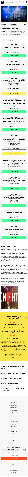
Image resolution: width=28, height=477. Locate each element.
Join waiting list (14, 93)
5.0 (6, 27)
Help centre (14, 418)
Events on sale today (14, 404)
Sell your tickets (14, 423)
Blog (14, 433)
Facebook (14, 438)
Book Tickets (14, 55)
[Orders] (24, 2)
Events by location (14, 407)
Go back (4, 24)
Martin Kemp (17, 49)
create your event (14, 458)
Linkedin (14, 442)
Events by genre (14, 409)
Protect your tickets (14, 421)
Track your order (14, 426)
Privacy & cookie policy (14, 467)
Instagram (14, 437)
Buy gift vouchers (14, 410)
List (4, 40)
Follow (14, 24)
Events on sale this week (14, 405)
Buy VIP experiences (14, 412)
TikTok (14, 440)
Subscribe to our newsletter (14, 443)
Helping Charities (14, 424)
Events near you (14, 402)
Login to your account (14, 428)
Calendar (11, 40)
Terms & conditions (14, 466)
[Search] (20, 2)
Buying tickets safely (14, 419)
